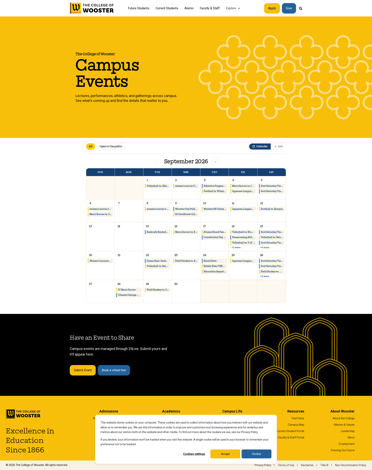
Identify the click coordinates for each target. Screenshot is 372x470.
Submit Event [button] (83, 370)
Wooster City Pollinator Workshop (187, 209)
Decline (256, 453)
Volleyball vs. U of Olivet (244, 242)
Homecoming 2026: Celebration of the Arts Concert (244, 237)
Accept (225, 453)
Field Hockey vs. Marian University (272, 271)
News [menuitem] (351, 437)
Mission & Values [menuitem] (344, 424)
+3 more (264, 276)
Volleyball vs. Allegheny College (158, 186)
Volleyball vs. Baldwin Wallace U (158, 266)
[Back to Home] (92, 8)
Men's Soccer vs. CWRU (101, 214)
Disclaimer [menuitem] (307, 465)
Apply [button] (272, 8)
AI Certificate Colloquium (187, 214)
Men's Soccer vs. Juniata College (244, 186)
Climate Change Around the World (129, 295)
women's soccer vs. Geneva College (158, 209)
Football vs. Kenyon (272, 209)
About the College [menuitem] (344, 418)
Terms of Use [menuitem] (286, 465)
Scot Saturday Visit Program (272, 186)
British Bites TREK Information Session (215, 266)
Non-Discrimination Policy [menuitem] (350, 465)
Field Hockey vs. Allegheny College (187, 261)
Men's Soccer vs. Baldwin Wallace (187, 232)
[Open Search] (300, 8)
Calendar (262, 146)
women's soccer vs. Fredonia (101, 209)
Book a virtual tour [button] (114, 370)
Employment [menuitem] (347, 443)
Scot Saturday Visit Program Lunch (272, 191)
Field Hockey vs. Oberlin (158, 290)
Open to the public (111, 146)
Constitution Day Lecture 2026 (215, 237)
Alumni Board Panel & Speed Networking (215, 232)
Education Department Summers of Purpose (215, 271)
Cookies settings (194, 453)
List (280, 146)
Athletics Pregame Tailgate (215, 186)
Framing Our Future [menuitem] (343, 450)
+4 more (264, 247)
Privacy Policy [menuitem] (263, 465)
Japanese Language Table (244, 191)
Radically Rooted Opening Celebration (158, 232)
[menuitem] (239, 8)
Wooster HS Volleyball (215, 209)
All (90, 146)
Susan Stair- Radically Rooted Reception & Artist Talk (158, 261)
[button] (157, 187)
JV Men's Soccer (127, 290)
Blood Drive (210, 261)
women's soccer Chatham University (187, 186)
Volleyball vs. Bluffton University (244, 232)
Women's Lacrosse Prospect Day (101, 261)
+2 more (236, 247)
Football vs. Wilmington (215, 191)
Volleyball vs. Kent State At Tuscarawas (272, 237)
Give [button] (289, 8)
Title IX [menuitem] (324, 465)
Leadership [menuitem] (348, 431)
